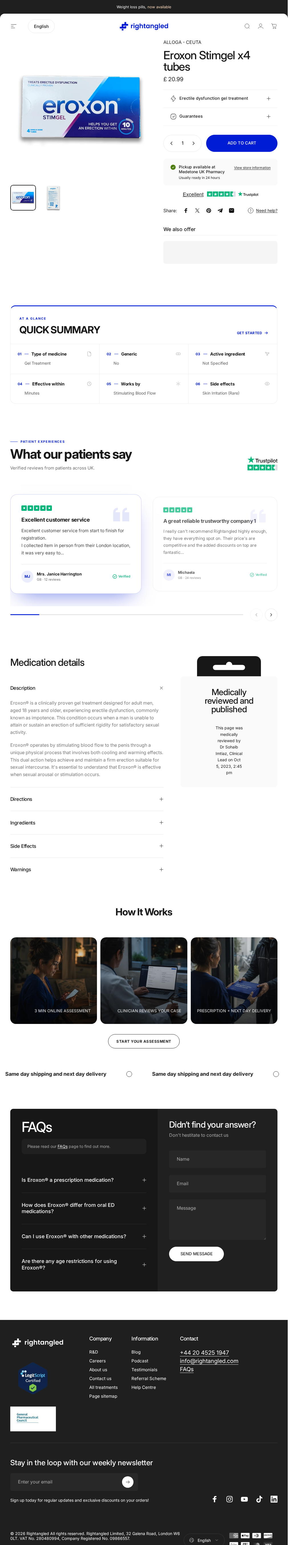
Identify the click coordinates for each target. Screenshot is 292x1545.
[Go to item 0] (23, 198)
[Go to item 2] (53, 198)
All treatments (103, 1387)
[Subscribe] (127, 1482)
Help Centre (143, 1387)
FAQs (63, 1146)
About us (98, 1369)
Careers (97, 1361)
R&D (93, 1352)
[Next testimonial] (271, 615)
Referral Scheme (148, 1378)
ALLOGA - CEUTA (182, 42)
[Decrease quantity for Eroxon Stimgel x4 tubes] (170, 143)
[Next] (138, 119)
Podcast (139, 1361)
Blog (136, 1352)
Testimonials (144, 1369)
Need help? (266, 210)
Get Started (249, 333)
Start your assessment (143, 1041)
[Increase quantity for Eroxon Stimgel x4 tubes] (194, 143)
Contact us (100, 1378)
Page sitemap (103, 1396)
